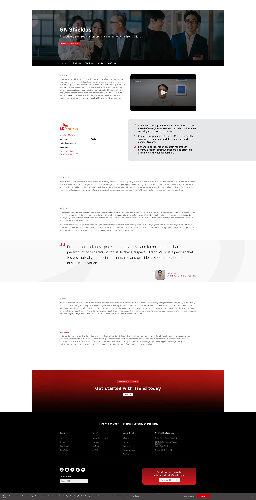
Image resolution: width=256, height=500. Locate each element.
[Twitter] (72, 470)
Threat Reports (65, 446)
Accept (204, 496)
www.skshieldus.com (67, 135)
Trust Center (127, 454)
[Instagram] (78, 470)
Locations (126, 446)
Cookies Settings (189, 496)
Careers (126, 442)
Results (100, 63)
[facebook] (67, 470)
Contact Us (95, 442)
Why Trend (89, 63)
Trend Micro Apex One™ (69, 154)
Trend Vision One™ (67, 151)
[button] (163, 92)
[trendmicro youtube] (83, 470)
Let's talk (128, 394)
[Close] (253, 496)
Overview (65, 63)
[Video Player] (163, 92)
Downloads (95, 446)
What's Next (112, 63)
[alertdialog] (128, 496)
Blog (61, 438)
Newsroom (63, 442)
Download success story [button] (70, 43)
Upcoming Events (129, 450)
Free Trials (95, 450)
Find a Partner (64, 450)
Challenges (77, 63)
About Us (126, 438)
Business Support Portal (100, 438)
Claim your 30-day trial (168, 479)
